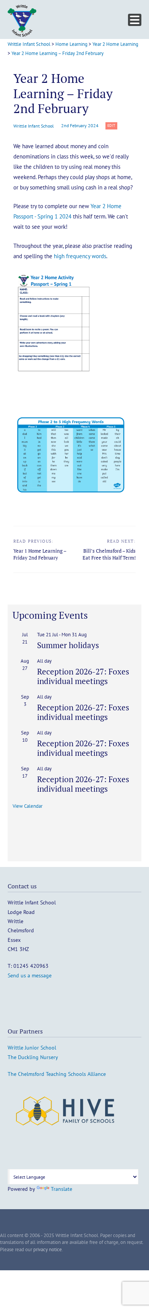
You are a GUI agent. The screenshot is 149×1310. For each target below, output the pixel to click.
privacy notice (47, 1249)
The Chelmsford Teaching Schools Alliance (57, 1074)
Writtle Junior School (32, 1047)
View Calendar (27, 806)
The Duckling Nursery (33, 1057)
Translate (61, 1188)
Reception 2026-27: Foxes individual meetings (83, 676)
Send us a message (30, 975)
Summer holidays (68, 645)
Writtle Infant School (33, 126)
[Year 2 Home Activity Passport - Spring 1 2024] (53, 382)
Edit (112, 126)
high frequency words (80, 256)
